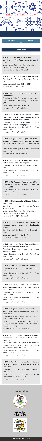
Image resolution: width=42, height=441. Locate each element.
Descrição (11, 41)
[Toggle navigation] (6, 34)
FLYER (30, 41)
